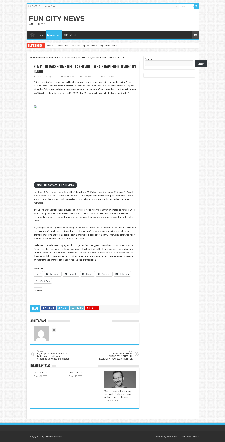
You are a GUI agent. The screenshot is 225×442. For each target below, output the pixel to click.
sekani (39, 77)
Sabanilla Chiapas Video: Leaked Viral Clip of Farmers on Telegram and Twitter (82, 45)
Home (35, 57)
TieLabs (195, 436)
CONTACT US (34, 6)
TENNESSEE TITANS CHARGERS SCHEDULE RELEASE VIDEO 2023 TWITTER (116, 355)
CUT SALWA (40, 372)
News (41, 35)
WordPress (171, 436)
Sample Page (49, 6)
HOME (32, 34)
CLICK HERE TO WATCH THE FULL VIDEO (55, 185)
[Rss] (176, 6)
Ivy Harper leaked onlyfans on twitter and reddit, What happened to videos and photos (53, 355)
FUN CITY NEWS (57, 19)
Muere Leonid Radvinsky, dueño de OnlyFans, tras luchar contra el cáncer (118, 394)
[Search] (196, 6)
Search (148, 59)
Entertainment (53, 35)
